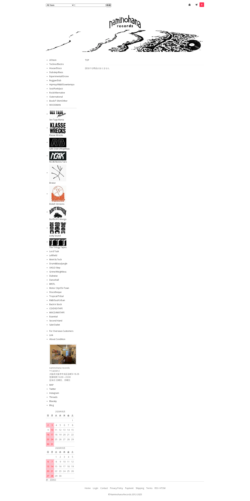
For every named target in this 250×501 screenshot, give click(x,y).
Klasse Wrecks (56, 135)
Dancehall (54, 279)
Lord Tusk (54, 251)
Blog (51, 405)
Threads (53, 397)
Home (88, 488)
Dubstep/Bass (56, 72)
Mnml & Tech (55, 259)
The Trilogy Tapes (57, 247)
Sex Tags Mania (56, 119)
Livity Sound (55, 235)
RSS (156, 488)
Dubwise (53, 275)
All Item (52, 60)
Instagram (54, 393)
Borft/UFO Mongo (57, 219)
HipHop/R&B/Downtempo (61, 84)
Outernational (56, 96)
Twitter (52, 389)
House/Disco (55, 68)
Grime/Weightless (57, 271)
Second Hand (55, 320)
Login (95, 488)
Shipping (140, 488)
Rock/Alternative (57, 92)
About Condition (57, 339)
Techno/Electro (56, 64)
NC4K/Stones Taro (58, 161)
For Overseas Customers (61, 331)
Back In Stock (55, 304)
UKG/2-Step (54, 267)
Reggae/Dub (55, 80)
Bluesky (53, 401)
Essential (53, 316)
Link (51, 335)
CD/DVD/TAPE (56, 308)
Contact (104, 488)
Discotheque (55, 292)
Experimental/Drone (59, 76)
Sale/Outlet (54, 324)
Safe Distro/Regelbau (59, 148)
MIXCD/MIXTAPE (56, 312)
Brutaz (52, 182)
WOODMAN (55, 104)
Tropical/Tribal (56, 296)
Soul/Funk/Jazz (56, 88)
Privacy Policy (116, 488)
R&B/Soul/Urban (57, 300)
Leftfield (53, 255)
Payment (129, 488)
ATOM (162, 488)
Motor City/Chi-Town (59, 288)
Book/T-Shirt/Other (58, 100)
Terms (149, 488)
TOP (87, 60)
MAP (51, 384)
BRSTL (52, 284)
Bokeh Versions (56, 204)
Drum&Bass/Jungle (58, 263)
